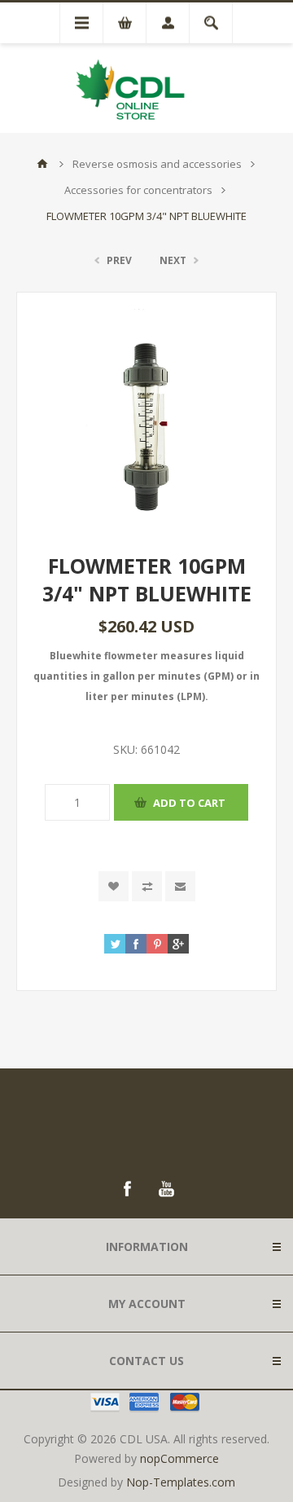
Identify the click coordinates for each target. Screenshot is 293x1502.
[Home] (42, 164)
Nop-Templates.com (180, 1482)
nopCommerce (179, 1458)
